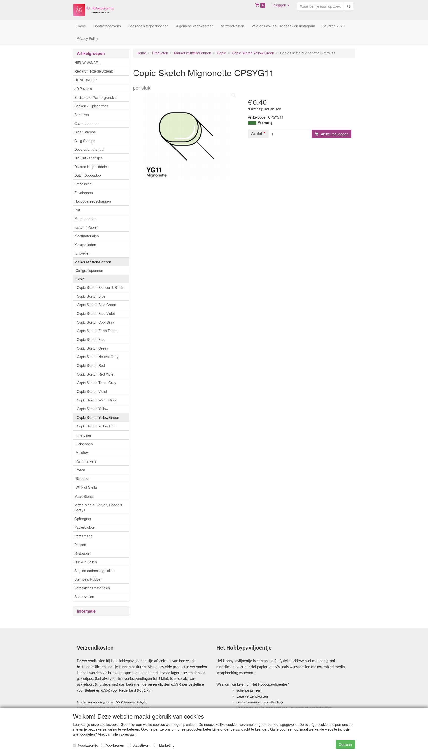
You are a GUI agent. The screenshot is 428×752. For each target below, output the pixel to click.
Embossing (83, 183)
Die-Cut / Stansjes (88, 157)
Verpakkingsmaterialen (92, 587)
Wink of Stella (86, 487)
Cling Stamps (84, 140)
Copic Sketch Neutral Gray (97, 356)
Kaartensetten (85, 218)
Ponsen (80, 544)
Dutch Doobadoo (87, 175)
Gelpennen (84, 443)
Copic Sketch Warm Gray (96, 400)
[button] (281, 5)
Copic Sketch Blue (91, 296)
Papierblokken (85, 527)
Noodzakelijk (88, 745)
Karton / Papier (86, 227)
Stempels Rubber (88, 579)
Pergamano (83, 535)
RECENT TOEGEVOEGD (93, 71)
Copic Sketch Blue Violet (96, 313)
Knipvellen (82, 253)
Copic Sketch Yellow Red (96, 426)
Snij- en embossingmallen (94, 570)
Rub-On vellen (85, 561)
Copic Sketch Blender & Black (100, 287)
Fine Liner (83, 435)
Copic (80, 278)
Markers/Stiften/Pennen (92, 261)
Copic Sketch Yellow (92, 408)
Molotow (82, 452)
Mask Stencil (84, 496)
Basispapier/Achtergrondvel (95, 97)
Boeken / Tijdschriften (91, 105)
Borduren (81, 114)
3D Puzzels (83, 88)
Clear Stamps (85, 131)
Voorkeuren (115, 745)
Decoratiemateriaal (89, 149)
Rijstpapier (82, 553)
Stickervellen (84, 596)
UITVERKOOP (85, 79)
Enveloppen (83, 192)
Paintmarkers (86, 461)
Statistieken (142, 745)
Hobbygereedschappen (92, 201)
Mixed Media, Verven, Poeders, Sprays (98, 507)
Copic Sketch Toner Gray (96, 382)
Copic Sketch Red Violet (95, 374)
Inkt (77, 209)
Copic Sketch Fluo (91, 339)
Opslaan (345, 744)
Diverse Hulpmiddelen (91, 166)
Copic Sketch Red (91, 365)
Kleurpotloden (85, 244)
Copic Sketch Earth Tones (97, 330)
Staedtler (83, 478)
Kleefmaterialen (86, 235)
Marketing (167, 745)
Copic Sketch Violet (92, 391)
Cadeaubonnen (86, 123)
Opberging (82, 518)
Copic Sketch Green (92, 348)
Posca (80, 469)
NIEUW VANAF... (87, 62)
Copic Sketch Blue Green (96, 304)
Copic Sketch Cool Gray (95, 322)
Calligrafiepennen (89, 270)
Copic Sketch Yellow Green (98, 417)
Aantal (256, 133)
